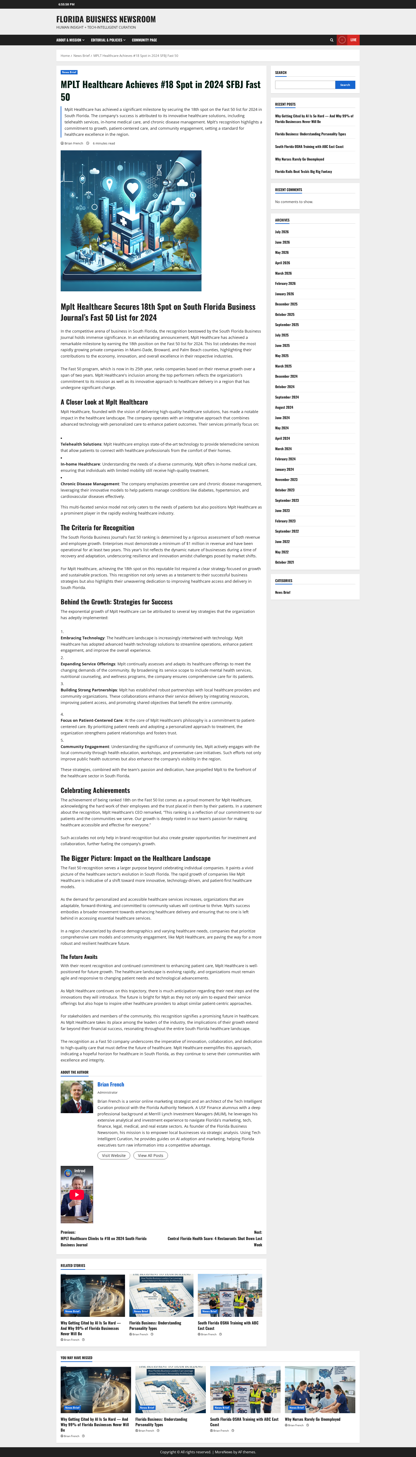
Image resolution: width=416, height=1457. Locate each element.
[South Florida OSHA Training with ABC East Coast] (230, 1295)
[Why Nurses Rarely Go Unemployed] (320, 1389)
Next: (215, 1238)
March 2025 (283, 365)
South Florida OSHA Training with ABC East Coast (228, 1325)
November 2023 (286, 479)
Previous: (103, 1238)
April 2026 (282, 262)
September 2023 (287, 500)
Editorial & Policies (106, 40)
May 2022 (282, 551)
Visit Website (114, 1155)
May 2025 (282, 355)
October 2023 (284, 489)
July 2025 (282, 335)
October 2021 (284, 562)
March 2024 (283, 448)
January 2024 (284, 469)
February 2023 (285, 520)
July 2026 (282, 231)
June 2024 (282, 417)
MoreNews (223, 1452)
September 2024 (287, 396)
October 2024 (284, 386)
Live (353, 39)
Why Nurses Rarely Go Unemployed (299, 158)
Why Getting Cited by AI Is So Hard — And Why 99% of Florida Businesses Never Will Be (91, 1328)
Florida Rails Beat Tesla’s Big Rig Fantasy (303, 171)
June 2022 (282, 541)
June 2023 (282, 510)
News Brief (69, 72)
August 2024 (284, 407)
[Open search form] (331, 40)
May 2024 (282, 427)
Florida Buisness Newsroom (106, 19)
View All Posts (150, 1155)
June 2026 (282, 241)
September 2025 (287, 324)
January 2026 (284, 293)
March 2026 (283, 273)
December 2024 (286, 376)
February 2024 (285, 458)
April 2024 (282, 438)
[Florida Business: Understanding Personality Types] (161, 1295)
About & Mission (68, 40)
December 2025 (286, 304)
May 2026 (282, 252)
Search (281, 72)
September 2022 (287, 531)
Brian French (74, 143)
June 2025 (282, 345)
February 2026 (285, 283)
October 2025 (284, 314)
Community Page (144, 40)
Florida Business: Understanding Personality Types (155, 1325)
